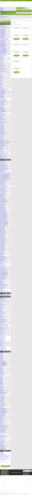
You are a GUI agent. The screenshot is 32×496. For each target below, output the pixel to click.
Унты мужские (2, 183)
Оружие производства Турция (4, 27)
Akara (1, 372)
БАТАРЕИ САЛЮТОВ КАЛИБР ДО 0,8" (5, 455)
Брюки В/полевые (2, 257)
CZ (0, 28)
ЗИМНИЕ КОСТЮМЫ (3, 210)
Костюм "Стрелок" (2, 249)
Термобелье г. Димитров (3, 277)
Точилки (1, 135)
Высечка (1, 116)
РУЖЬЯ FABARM (2, 33)
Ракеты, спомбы (2, 431)
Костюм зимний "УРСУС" (3, 213)
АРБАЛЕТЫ (2, 57)
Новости (1, 10)
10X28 (1, 80)
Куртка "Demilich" (2, 230)
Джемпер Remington (2, 209)
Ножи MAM (1, 136)
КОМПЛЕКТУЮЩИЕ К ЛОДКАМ (4, 295)
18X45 (1, 82)
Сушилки (1, 442)
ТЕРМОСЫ (1, 314)
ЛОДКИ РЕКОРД (2, 294)
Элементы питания (2, 335)
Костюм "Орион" (2, 247)
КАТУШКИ (1, 375)
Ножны (1, 137)
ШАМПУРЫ (2, 322)
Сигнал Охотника (2, 104)
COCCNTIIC (2, 374)
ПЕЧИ (1, 323)
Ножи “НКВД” (2, 129)
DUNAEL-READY (2, 410)
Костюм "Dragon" (2, 207)
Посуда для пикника (2, 313)
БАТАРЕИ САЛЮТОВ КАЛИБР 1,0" (5, 456)
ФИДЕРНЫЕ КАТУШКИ (3, 392)
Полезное (1, 9)
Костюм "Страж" (2, 195)
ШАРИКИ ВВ (2, 98)
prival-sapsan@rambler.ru (14, 5)
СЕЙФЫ (1, 112)
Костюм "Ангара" (2, 235)
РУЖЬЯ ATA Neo (2, 35)
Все (18, 23)
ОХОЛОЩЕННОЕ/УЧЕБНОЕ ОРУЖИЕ (5, 54)
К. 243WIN (1, 63)
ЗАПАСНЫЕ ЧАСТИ (3, 449)
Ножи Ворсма (2, 124)
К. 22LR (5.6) (2, 62)
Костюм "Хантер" (2, 246)
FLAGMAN (1, 382)
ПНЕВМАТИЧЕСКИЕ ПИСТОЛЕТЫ (5, 48)
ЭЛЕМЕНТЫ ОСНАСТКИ (3, 421)
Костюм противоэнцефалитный (4, 201)
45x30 (1, 87)
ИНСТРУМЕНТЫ (2, 340)
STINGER (1, 388)
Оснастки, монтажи (2, 427)
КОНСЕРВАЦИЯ (2, 158)
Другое (1, 437)
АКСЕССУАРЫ (2, 47)
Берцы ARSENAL (2, 162)
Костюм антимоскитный (3, 200)
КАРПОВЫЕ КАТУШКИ (3, 393)
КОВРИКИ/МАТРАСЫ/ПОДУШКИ (4, 305)
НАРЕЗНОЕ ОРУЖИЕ (3, 25)
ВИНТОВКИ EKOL (2, 41)
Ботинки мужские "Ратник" (3, 164)
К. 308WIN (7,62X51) (3, 68)
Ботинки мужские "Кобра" (3, 169)
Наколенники (2, 287)
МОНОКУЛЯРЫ (2, 108)
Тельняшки (1, 262)
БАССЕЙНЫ (2, 338)
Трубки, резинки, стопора (3, 430)
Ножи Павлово (2, 127)
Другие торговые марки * (3, 317)
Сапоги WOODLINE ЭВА (3, 181)
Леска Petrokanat (2, 404)
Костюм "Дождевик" (3, 206)
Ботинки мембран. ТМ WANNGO (4, 168)
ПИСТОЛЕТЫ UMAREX (3, 50)
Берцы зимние (2, 171)
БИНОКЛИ (1, 107)
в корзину (17, 55)
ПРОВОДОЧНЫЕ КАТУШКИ (4, 390)
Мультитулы (1, 130)
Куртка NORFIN (2, 253)
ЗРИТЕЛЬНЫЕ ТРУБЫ (3, 110)
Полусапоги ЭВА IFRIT (3, 180)
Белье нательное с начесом (3, 269)
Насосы (1, 341)
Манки (1, 154)
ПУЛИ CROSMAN (2, 92)
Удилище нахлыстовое (3, 361)
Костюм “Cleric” (2, 231)
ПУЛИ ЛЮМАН (2, 94)
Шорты (1, 290)
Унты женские (2, 182)
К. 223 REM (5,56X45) (3, 65)
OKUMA (1, 380)
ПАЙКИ (1, 350)
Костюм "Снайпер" (2, 248)
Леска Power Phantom (3, 403)
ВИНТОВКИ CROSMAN (3, 45)
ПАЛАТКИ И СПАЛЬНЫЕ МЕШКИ (5, 302)
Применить (6, 466)
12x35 (1, 86)
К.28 (1, 75)
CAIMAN (1, 379)
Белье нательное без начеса (3, 267)
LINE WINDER (2, 387)
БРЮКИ (1, 255)
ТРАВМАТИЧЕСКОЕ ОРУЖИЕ (4, 38)
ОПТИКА (1, 106)
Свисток (1, 105)
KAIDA (1, 356)
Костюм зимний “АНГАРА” (3, 216)
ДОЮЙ (1, 354)
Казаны (1, 311)
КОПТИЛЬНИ (2, 320)
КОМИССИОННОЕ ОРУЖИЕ (4, 39)
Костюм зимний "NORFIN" (3, 212)
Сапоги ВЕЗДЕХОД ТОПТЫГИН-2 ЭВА (5, 174)
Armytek (1, 334)
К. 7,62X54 (1, 69)
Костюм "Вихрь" (2, 227)
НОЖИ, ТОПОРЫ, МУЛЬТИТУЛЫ (4, 120)
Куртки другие (2, 254)
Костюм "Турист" (2, 237)
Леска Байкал (2, 400)
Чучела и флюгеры (2, 155)
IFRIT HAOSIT (2, 238)
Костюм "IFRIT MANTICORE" (4, 221)
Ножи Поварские (2, 131)
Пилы (1, 343)
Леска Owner (2, 402)
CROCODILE (2, 371)
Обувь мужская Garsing (3, 161)
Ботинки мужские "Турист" (3, 166)
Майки (1, 281)
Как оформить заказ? (3, 12)
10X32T (1, 81)
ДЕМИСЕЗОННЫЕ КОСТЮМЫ (4, 225)
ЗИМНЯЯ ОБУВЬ (2, 170)
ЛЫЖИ (1, 149)
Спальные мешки (2, 304)
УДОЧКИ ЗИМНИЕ (2, 365)
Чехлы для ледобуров (3, 436)
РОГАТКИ (1, 56)
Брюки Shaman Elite (2, 260)
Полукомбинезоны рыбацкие (4, 191)
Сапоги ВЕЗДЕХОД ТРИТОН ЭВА (4, 176)
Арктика (1, 315)
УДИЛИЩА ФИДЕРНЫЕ (3, 362)
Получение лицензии (3, 13)
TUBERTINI (1, 383)
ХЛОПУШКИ (2, 452)
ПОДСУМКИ (2, 140)
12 (15, 23)
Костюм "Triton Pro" (2, 244)
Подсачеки (1, 443)
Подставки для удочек (3, 445)
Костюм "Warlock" (2, 233)
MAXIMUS (1, 357)
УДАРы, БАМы (2, 101)
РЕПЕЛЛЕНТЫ (2, 339)
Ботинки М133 (2, 167)
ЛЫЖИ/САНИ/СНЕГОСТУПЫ (4, 148)
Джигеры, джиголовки (3, 425)
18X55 (1, 83)
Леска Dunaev (2, 397)
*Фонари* (1, 333)
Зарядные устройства (3, 342)
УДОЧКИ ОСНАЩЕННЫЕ (3, 364)
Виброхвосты (2, 415)
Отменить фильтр (5, 467)
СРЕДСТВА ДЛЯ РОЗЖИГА (4, 324)
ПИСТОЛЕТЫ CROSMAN (3, 51)
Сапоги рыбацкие (2, 189)
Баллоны (1, 326)
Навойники (1, 118)
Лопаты (1, 346)
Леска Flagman (2, 399)
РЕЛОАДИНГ (2, 113)
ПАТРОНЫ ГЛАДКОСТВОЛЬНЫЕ (4, 72)
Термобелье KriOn (2, 278)
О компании (2, 8)
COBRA (1, 391)
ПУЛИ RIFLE (2, 97)
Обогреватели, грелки (3, 328)
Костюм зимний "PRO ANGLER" (4, 222)
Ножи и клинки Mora (3, 121)
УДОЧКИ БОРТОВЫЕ (3, 363)
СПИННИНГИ (2, 366)
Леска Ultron (2, 396)
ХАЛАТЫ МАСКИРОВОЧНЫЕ (4, 145)
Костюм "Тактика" (2, 250)
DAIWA (1, 376)
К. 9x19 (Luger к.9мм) (3, 71)
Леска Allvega (2, 395)
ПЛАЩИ (1, 289)
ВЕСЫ (1, 330)
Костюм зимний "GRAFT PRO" (4, 219)
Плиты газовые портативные (4, 327)
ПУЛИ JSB (1, 93)
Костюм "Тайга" (2, 243)
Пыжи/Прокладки (2, 119)
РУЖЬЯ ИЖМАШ (2, 30)
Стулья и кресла (2, 298)
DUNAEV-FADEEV (2, 409)
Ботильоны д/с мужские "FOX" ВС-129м (5, 179)
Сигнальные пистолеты (3, 100)
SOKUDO (1, 360)
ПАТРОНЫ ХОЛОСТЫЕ (3, 88)
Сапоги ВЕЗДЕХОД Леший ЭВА (4, 177)
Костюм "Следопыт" (2, 203)
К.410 (1, 77)
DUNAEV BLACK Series (3, 413)
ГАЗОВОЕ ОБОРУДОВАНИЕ (4, 325)
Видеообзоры (2, 11)
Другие (1, 95)
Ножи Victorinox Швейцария (4, 122)
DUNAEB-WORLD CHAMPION (4, 411)
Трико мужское (2, 259)
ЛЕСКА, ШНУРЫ (2, 394)
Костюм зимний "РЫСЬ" (3, 224)
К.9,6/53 (1, 78)
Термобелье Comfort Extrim (3, 272)
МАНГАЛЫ (1, 318)
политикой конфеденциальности (26, 473)
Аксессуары (1, 151)
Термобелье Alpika (2, 270)
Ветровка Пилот (2, 252)
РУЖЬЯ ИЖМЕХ (2, 29)
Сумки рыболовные (2, 448)
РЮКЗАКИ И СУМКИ (3, 336)
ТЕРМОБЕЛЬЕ (2, 266)
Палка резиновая (2, 103)
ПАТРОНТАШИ (2, 139)
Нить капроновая (2, 345)
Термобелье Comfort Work (3, 271)
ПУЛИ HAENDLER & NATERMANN (5, 91)
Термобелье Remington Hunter (4, 274)
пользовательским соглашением (27, 474)
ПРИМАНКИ (2, 414)
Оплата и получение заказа (4, 16)
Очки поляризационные (3, 286)
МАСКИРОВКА (2, 283)
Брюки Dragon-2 (2, 256)
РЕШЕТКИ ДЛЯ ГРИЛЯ (3, 319)
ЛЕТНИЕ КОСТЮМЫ (3, 192)
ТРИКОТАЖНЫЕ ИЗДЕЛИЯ (4, 261)
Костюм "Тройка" (2, 236)
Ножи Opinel (2, 123)
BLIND (1, 373)
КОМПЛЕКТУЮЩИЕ (3, 111)
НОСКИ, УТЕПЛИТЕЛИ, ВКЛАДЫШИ (5, 265)
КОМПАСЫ (1, 331)
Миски (1, 310)
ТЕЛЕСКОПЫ (2, 109)
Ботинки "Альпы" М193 (3, 163)
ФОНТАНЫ (1, 453)
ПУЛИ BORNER (2, 96)
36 (17, 23)
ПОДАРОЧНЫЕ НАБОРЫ (3, 349)
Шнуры (1, 344)
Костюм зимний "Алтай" (3, 218)
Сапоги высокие (2, 188)
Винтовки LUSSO (2, 42)
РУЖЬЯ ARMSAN (2, 32)
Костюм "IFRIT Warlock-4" (3, 239)
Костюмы (1, 280)
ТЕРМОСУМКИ (2, 337)
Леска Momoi (2, 401)
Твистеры (1, 416)
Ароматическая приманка (3, 418)
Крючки (1, 424)
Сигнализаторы (2, 446)
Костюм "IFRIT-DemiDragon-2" (4, 240)
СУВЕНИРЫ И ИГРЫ (3, 348)
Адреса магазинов (17, 6)
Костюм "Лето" (2, 197)
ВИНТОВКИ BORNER (3, 44)
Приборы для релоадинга (3, 114)
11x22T (1, 85)
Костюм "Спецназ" (2, 194)
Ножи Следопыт (2, 128)
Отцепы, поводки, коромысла (4, 428)
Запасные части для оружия (3, 157)
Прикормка (1, 407)
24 (16, 23)
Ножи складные (2, 132)
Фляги (1, 308)
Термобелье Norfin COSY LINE (4, 273)
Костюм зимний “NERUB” (3, 215)
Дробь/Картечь (2, 117)
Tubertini (1, 359)
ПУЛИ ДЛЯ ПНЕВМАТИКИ (4, 89)
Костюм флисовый (2, 241)
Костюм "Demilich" (2, 234)
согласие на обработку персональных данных (27, 472)
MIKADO (1, 370)
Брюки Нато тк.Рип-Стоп (3, 258)
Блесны (1, 419)
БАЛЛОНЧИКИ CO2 (3, 99)
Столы (1, 301)
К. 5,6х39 (1, 66)
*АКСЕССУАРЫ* (2, 440)
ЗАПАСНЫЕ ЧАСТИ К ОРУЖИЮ (4, 152)
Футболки (1, 263)
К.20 (1, 74)
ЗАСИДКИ (1, 146)
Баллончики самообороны (3, 102)
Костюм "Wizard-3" (2, 245)
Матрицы (1, 115)
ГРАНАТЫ (1, 60)
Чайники (1, 307)
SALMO (1, 368)
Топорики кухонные (2, 133)
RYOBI (1, 385)
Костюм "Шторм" (2, 228)
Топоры (1, 134)
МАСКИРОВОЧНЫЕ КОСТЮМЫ (4, 284)
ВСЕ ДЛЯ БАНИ (2, 347)
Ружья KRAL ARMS (2, 36)
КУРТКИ (1, 251)
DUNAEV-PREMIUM (3, 412)
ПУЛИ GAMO (2, 90)
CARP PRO (1, 386)
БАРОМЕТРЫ (2, 332)
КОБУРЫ (1, 142)
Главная (1, 7)
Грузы (1, 422)
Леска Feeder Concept (3, 398)
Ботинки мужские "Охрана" (3, 165)
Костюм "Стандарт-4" (3, 204)
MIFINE (1, 389)
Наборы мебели (2, 299)
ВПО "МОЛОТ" (2, 26)
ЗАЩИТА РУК (2, 264)
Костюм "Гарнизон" (2, 198)
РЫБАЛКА (15, 19)
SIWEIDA (1, 353)
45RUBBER (1, 84)
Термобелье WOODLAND (3, 275)
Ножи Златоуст (2, 125)
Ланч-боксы (1, 316)
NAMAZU (1, 384)
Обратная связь (2, 17)
